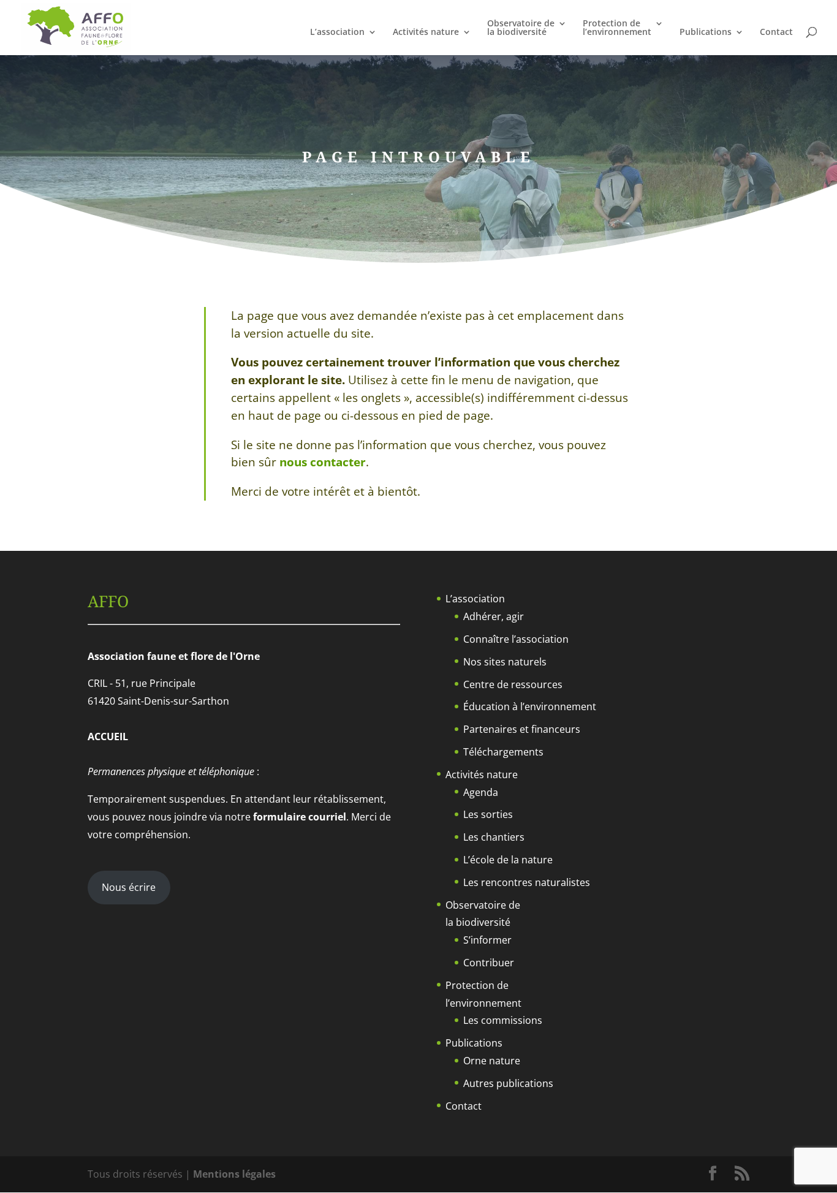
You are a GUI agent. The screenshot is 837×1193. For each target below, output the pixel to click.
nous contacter (322, 462)
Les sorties (488, 814)
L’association (337, 32)
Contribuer (488, 962)
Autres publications (508, 1083)
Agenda (480, 792)
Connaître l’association (516, 639)
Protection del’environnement (617, 28)
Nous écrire (129, 887)
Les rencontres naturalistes (526, 882)
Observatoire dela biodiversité (521, 28)
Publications (706, 32)
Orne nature (491, 1060)
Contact (776, 32)
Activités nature (426, 32)
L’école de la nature (508, 859)
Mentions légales (234, 1174)
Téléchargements (503, 752)
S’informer (487, 940)
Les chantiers (494, 837)
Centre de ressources (512, 684)
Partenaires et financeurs (521, 729)
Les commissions (502, 1020)
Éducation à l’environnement (529, 706)
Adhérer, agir (493, 616)
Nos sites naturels (505, 661)
